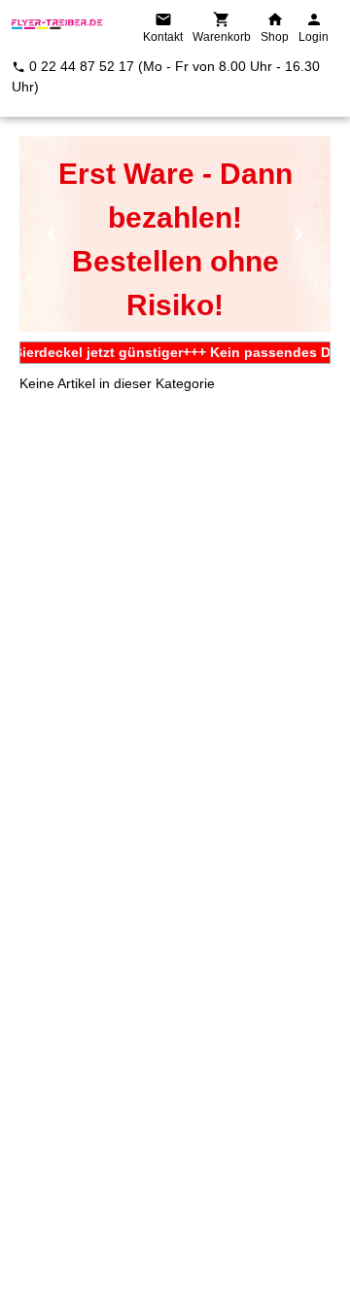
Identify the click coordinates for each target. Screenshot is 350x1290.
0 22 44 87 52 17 (81, 66)
